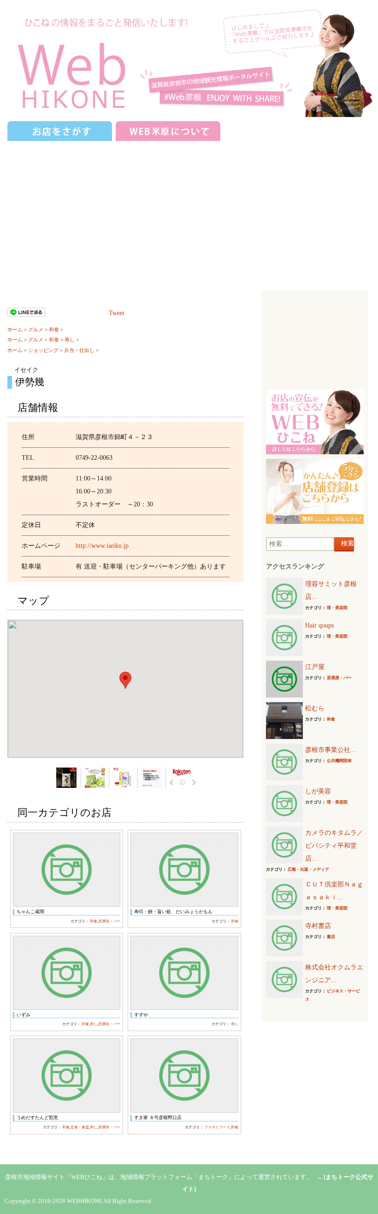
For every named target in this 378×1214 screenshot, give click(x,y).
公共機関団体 (339, 760)
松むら (315, 708)
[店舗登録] (314, 490)
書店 (331, 936)
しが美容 (318, 791)
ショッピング (43, 350)
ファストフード (217, 1127)
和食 (54, 329)
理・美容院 (337, 607)
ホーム (15, 329)
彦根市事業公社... (330, 749)
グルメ (35, 329)
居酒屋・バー (109, 921)
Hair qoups (319, 625)
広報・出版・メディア (308, 869)
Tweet (116, 313)
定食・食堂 (80, 1127)
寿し (70, 339)
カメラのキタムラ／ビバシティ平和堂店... (334, 845)
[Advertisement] (189, 211)
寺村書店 (318, 925)
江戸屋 (315, 666)
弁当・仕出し (79, 350)
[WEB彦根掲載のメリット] (314, 421)
